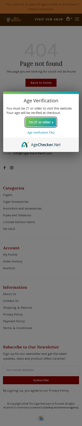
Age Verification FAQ (41, 132)
